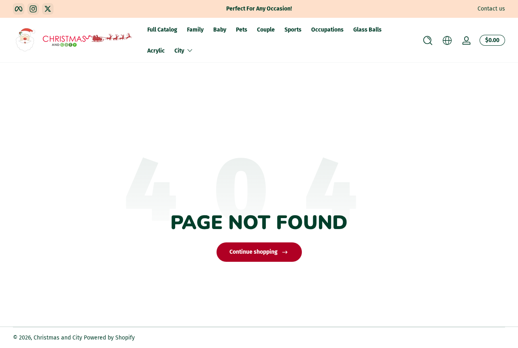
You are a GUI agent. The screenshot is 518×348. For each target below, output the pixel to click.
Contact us (491, 8)
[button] (427, 40)
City (179, 50)
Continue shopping (253, 251)
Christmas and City (58, 337)
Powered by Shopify (109, 337)
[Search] (428, 40)
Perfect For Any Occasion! (259, 8)
